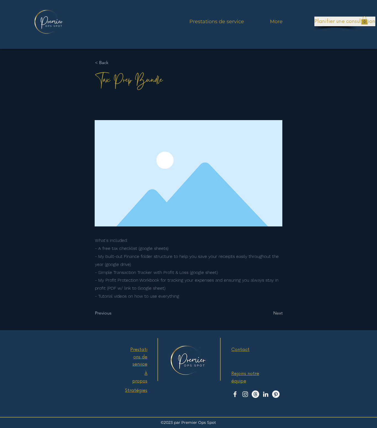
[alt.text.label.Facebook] (235, 394)
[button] (364, 20)
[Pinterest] (276, 394)
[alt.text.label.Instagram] (245, 394)
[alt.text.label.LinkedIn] (265, 394)
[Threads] (255, 394)
